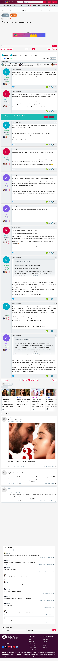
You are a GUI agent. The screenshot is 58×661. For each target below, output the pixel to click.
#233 (55, 122)
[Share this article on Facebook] (5, 58)
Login (49, 2)
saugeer (52, 483)
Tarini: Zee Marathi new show (16, 490)
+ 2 (8, 84)
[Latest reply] (55, 466)
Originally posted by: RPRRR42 (22, 261)
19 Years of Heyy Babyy (10, 569)
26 (33, 380)
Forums (9, 5)
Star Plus (45, 639)
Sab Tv (45, 647)
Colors (45, 643)
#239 (55, 303)
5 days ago (47, 483)
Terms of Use (32, 647)
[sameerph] (3, 55)
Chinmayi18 (51, 466)
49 (37, 380)
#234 (55, 149)
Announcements (18, 550)
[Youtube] (9, 647)
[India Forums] (10, 2)
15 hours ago (45, 466)
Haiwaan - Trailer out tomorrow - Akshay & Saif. (16, 577)
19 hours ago (44, 593)
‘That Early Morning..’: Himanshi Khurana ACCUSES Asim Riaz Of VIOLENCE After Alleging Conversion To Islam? (8, 403)
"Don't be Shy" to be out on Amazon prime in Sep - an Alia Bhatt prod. (21, 584)
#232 (55, 91)
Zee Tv (45, 641)
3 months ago (44, 500)
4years (6, 55)
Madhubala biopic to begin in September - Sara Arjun (17, 598)
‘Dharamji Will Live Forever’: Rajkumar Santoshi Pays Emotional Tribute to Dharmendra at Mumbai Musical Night (38, 403)
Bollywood (8, 560)
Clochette (50, 614)
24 (28, 380)
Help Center (32, 645)
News (3, 5)
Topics (15, 5)
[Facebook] (3, 647)
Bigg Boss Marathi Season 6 (15, 473)
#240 (55, 335)
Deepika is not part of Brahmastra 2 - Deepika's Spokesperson (19, 562)
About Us (31, 639)
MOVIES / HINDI (34, 397)
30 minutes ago (41, 600)
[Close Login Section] (55, 117)
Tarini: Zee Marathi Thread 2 (15, 419)
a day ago (45, 607)
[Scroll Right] (56, 64)
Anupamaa (8, 553)
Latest (6, 550)
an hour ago (42, 557)
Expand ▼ (32, 464)
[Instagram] (11, 647)
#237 (55, 227)
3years (14, 55)
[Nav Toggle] (2, 2)
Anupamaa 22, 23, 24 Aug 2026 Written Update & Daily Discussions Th (21, 555)
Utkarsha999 (51, 500)
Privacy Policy (32, 649)
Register (54, 2)
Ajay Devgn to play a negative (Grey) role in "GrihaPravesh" (18, 612)
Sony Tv (45, 645)
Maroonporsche (48, 571)
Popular (11, 550)
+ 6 (8, 189)
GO (44, 2)
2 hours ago (41, 571)
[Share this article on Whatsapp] (11, 58)
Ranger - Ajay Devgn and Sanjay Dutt (13, 591)
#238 (55, 257)
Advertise (31, 641)
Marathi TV (7, 19)
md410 (50, 622)
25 (31, 380)
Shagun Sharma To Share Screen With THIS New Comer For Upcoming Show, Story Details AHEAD (23, 403)
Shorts (27, 5)
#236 (55, 206)
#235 (55, 175)
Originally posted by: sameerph (22, 339)
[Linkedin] (17, 647)
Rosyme (50, 578)
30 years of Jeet (8, 605)
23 (26, 380)
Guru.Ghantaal (49, 564)
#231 (55, 69)
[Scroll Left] (2, 64)
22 (23, 380)
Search (54, 45)
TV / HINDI (4, 397)
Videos (54, 5)
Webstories (45, 5)
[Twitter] (6, 647)
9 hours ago (44, 586)
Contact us (32, 643)
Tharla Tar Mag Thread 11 (10, 620)
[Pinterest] (14, 647)
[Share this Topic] (2, 58)
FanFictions (36, 5)
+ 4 (8, 106)
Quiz (20, 5)
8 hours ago (44, 578)
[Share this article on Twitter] (8, 58)
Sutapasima (49, 557)
